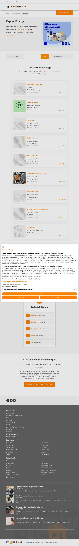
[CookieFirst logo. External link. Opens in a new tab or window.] (3, 247)
